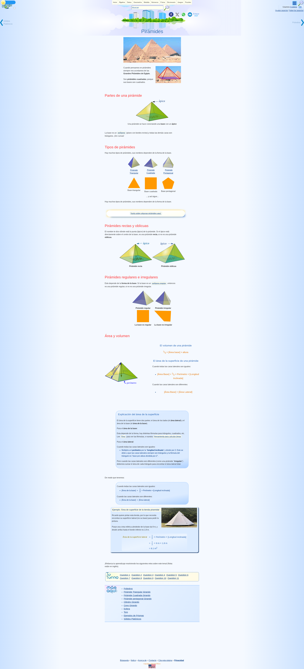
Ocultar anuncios (281, 10)
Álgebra (122, 2)
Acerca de (142, 660)
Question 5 (171, 575)
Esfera (127, 609)
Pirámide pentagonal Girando (138, 599)
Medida (146, 2)
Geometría (138, 2)
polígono (121, 133)
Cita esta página (165, 660)
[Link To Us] (196, 14)
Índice (133, 660)
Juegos (180, 2)
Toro (126, 612)
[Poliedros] (295, 26)
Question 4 (160, 575)
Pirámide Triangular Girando (137, 592)
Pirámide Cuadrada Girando (137, 595)
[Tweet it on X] (177, 14)
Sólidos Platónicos (132, 619)
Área (123, 436)
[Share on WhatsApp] (183, 14)
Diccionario (171, 2)
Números (154, 2)
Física (162, 2)
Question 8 (136, 578)
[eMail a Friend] (190, 14)
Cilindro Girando (131, 602)
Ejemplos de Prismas (134, 615)
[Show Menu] (294, 5)
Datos (129, 2)
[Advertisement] (152, 640)
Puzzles (188, 2)
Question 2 (136, 575)
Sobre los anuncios (296, 10)
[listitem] (115, 2)
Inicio (115, 2)
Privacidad (179, 660)
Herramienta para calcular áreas (167, 436)
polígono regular (159, 283)
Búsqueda (124, 660)
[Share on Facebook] (171, 14)
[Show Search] (301, 5)
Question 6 (183, 575)
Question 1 (125, 575)
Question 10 (160, 578)
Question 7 (125, 578)
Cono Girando (130, 605)
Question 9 (148, 578)
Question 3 (148, 575)
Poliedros (128, 588)
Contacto (152, 660)
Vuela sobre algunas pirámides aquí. (146, 213)
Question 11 (173, 578)
